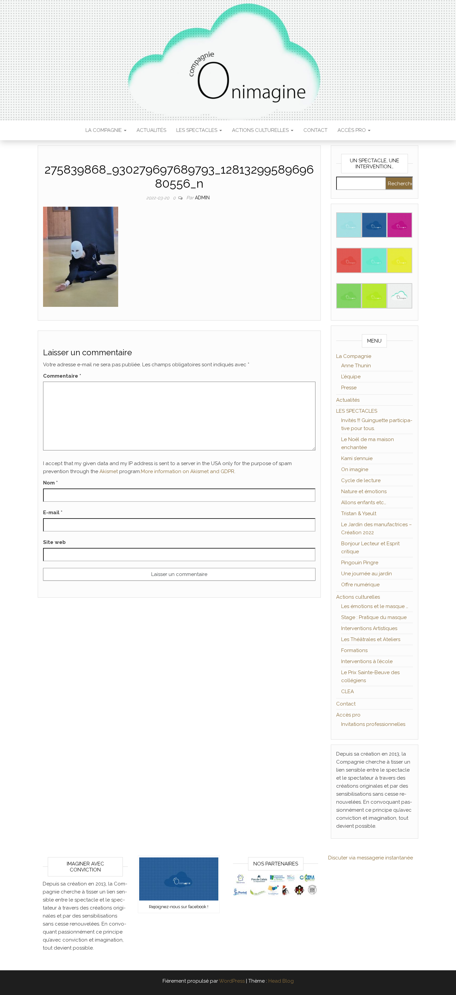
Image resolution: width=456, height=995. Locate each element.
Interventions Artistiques (369, 628)
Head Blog (281, 981)
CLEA (347, 691)
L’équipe (351, 377)
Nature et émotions (364, 491)
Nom (50, 483)
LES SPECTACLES (197, 130)
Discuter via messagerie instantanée (370, 858)
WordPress (232, 981)
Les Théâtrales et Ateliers (370, 639)
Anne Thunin (356, 366)
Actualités (151, 130)
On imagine (354, 469)
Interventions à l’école (367, 661)
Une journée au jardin (366, 574)
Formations (354, 650)
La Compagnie (104, 130)
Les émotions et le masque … (374, 606)
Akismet (108, 471)
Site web (54, 542)
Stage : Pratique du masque (374, 617)
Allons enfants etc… (363, 503)
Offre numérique (360, 585)
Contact (315, 130)
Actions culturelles (261, 130)
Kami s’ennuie (357, 458)
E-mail (52, 513)
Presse (349, 388)
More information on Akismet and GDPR (187, 471)
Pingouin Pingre (359, 563)
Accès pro (352, 130)
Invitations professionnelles (373, 724)
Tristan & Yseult (358, 514)
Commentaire (62, 376)
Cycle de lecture (361, 480)
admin (202, 197)
